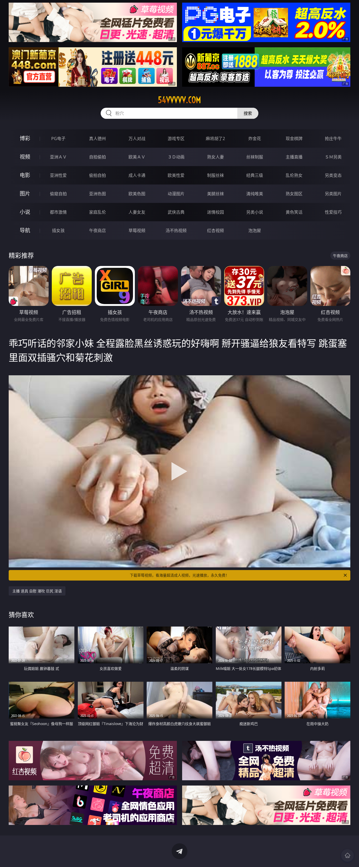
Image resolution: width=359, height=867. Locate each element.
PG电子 (58, 138)
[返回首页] (347, 855)
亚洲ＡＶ (58, 157)
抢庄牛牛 (333, 138)
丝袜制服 (254, 157)
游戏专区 (176, 138)
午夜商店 (97, 230)
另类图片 (333, 194)
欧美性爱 (176, 175)
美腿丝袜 (215, 194)
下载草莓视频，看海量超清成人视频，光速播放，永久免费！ (179, 575)
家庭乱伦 (97, 212)
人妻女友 (137, 212)
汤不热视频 (176, 230)
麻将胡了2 (215, 138)
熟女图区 (294, 194)
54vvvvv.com (179, 100)
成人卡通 (137, 175)
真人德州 (97, 138)
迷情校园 (215, 212)
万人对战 (137, 138)
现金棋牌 (294, 138)
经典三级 (254, 175)
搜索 (248, 113)
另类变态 (333, 175)
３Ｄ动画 (176, 157)
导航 (25, 230)
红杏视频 (215, 230)
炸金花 (254, 138)
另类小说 (254, 212)
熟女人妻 (215, 157)
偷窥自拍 (58, 194)
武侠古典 (176, 212)
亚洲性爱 (58, 175)
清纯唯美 (254, 194)
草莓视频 (137, 230)
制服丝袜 (215, 175)
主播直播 (294, 157)
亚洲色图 (97, 194)
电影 (25, 175)
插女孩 (58, 230)
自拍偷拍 (97, 157)
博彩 (25, 138)
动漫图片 (176, 194)
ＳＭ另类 (333, 157)
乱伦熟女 (294, 175)
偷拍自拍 (97, 175)
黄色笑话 (294, 212)
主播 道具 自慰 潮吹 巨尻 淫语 (37, 590)
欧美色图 (137, 194)
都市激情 (58, 212)
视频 (25, 156)
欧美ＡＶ (137, 157)
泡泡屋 (254, 230)
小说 (25, 212)
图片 (25, 193)
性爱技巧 (333, 212)
